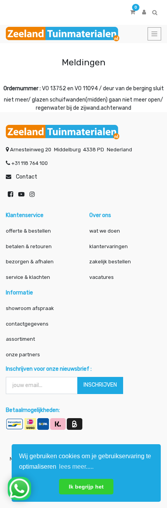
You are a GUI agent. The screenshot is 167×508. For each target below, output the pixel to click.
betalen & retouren (29, 246)
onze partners (23, 354)
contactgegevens (27, 324)
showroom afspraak (30, 308)
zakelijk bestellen (110, 262)
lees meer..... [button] (76, 466)
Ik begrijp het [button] (86, 486)
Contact (26, 176)
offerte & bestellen (29, 231)
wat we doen (104, 231)
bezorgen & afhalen (30, 262)
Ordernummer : (22, 88)
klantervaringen (108, 246)
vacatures (101, 277)
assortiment (20, 339)
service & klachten (28, 277)
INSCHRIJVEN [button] (100, 385)
